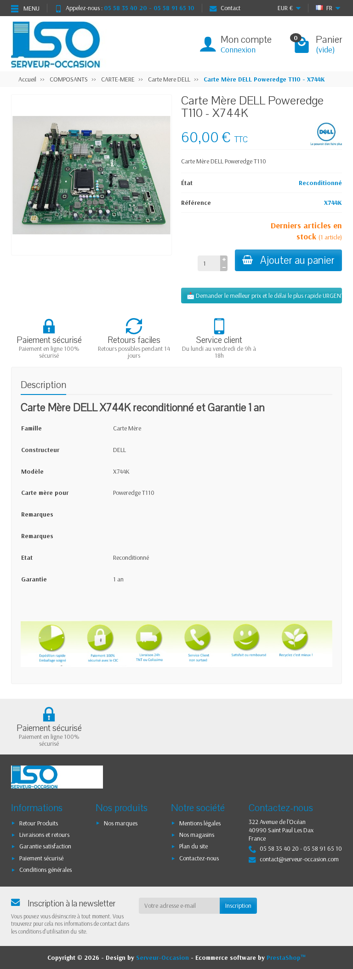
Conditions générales (45, 869)
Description (43, 385)
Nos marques (120, 823)
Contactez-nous (199, 858)
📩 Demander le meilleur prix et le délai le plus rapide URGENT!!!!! (264, 295)
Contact (230, 8)
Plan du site (193, 846)
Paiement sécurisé (41, 858)
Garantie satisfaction (45, 846)
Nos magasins (196, 834)
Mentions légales (200, 823)
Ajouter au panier (297, 260)
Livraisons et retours (44, 834)
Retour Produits (38, 823)
